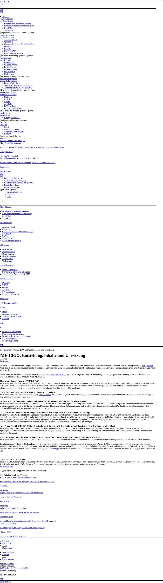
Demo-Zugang (10, 67)
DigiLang (8, 97)
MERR (7, 99)
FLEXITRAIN (10, 51)
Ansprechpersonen (11, 129)
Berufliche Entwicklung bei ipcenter (18, 183)
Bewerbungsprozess (12, 187)
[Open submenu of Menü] (8, 17)
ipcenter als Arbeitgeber (13, 178)
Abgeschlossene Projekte (14, 131)
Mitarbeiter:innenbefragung (15, 180)
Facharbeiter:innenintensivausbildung (19, 26)
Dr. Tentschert (45, 395)
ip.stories (7, 350)
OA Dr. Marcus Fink (57, 374)
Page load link (5, 582)
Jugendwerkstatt (10, 39)
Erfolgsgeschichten (11, 118)
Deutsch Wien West (12, 83)
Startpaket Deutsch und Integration (18, 85)
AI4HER (8, 104)
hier (57, 448)
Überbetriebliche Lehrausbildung (17, 23)
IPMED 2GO (9, 62)
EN (1, 10)
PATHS (7, 49)
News (6, 127)
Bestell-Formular (11, 69)
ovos (143, 365)
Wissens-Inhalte (10, 65)
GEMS (7, 101)
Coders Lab (9, 74)
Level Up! (8, 28)
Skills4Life (8, 30)
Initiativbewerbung (11, 185)
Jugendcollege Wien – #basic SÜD (18, 88)
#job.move (8, 42)
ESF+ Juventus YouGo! (13, 53)
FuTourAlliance (10, 106)
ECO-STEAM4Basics (13, 108)
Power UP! (8, 46)
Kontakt (7, 134)
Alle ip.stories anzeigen (15, 141)
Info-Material (9, 72)
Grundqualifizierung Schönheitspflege (19, 44)
